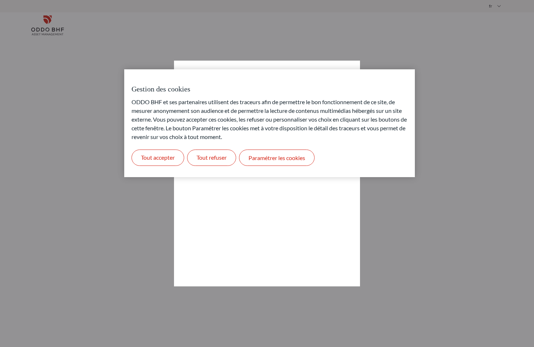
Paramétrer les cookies (276, 157)
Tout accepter (158, 157)
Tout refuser (212, 157)
